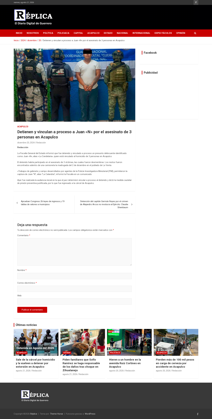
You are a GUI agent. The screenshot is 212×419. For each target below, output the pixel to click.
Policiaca (63, 33)
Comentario (23, 235)
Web (19, 295)
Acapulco (93, 33)
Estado (108, 33)
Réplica (33, 414)
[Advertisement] (169, 97)
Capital (78, 33)
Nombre (22, 270)
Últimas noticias (26, 325)
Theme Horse (56, 414)
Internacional (141, 33)
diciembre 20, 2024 (26, 142)
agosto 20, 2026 (116, 370)
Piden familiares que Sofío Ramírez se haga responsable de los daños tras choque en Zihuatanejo (81, 365)
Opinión (180, 33)
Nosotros (33, 33)
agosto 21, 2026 (23, 370)
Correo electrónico (27, 283)
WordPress (90, 414)
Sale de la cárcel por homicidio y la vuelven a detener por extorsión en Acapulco (35, 363)
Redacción (41, 142)
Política (48, 33)
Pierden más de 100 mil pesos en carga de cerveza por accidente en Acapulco (175, 363)
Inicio (19, 33)
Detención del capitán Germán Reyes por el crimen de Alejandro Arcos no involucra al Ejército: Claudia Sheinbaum (104, 204)
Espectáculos (163, 33)
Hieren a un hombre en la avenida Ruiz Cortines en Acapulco (125, 363)
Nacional (122, 33)
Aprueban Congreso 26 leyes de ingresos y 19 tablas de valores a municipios (42, 203)
